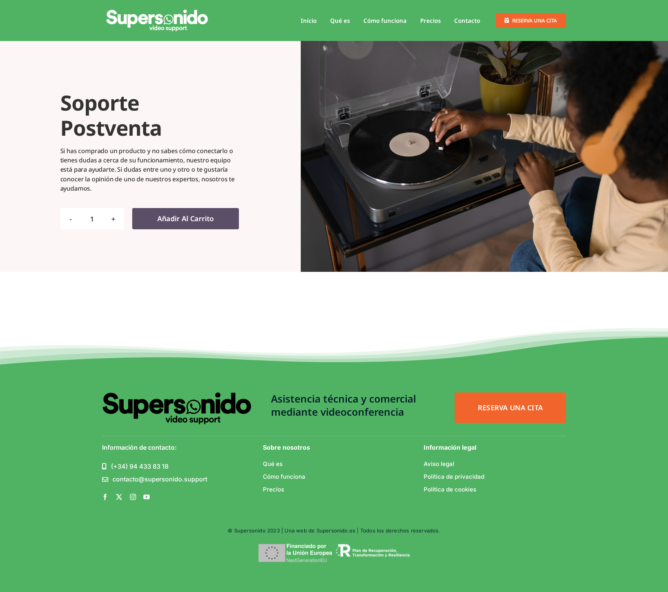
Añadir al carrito (185, 218)
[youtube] (146, 497)
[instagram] (133, 497)
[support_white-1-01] (157, 13)
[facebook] (105, 497)
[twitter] (119, 497)
